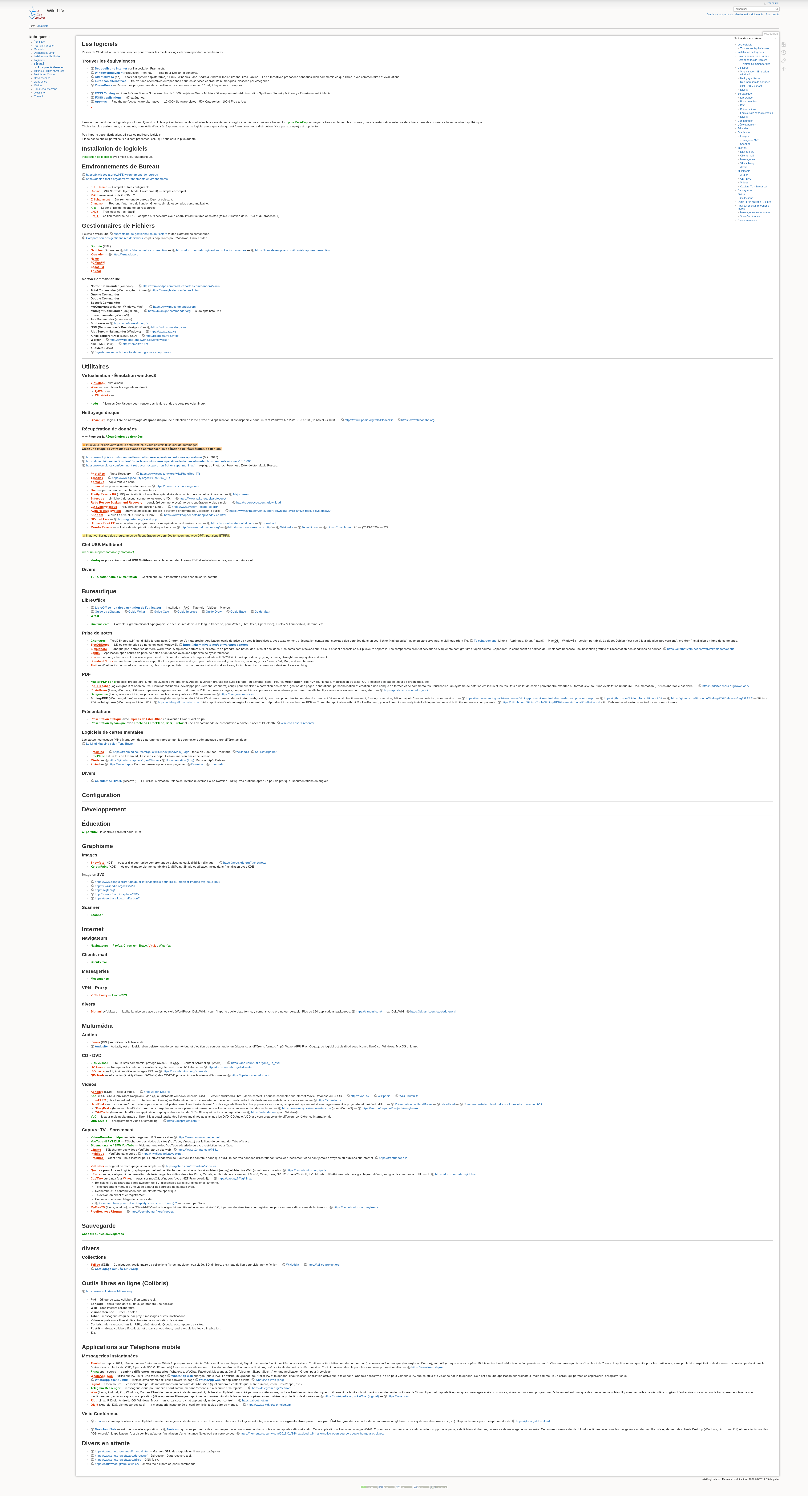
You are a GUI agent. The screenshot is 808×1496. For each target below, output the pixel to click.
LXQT (94, 216)
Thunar (96, 270)
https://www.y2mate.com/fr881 (198, 1149)
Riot (94, 1400)
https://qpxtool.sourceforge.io (250, 1075)
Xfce (94, 207)
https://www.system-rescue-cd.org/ (195, 506)
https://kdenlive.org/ (157, 1091)
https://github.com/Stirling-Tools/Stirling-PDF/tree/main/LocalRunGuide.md (551, 702)
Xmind (95, 764)
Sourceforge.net (265, 751)
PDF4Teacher (100, 686)
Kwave (95, 1042)
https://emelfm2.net (135, 344)
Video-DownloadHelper (107, 1137)
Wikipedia (286, 527)
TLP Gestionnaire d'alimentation (114, 576)
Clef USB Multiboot (751, 86)
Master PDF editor (103, 681)
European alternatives (110, 81)
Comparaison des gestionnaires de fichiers (114, 238)
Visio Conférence (750, 216)
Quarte (95, 1170)
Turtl (94, 665)
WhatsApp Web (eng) (269, 1379)
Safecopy (97, 498)
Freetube (97, 1157)
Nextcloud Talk (105, 1429)
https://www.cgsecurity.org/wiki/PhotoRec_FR (170, 473)
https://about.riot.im (255, 1400)
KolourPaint (99, 866)
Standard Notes (102, 661)
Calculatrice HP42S (108, 781)
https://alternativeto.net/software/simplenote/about (700, 648)
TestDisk (97, 478)
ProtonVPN (119, 995)
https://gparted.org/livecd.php (137, 519)
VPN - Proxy (747, 163)
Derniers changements (720, 14)
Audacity (101, 1046)
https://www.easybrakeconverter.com (306, 1108)
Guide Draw (214, 611)
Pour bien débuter (44, 45)
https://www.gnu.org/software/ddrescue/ (121, 1455)
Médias (38, 85)
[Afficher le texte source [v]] (783, 45)
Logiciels (39, 60)
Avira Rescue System (106, 510)
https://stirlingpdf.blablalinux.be (178, 702)
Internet (742, 147)
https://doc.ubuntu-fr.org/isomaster (186, 1071)
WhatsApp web (182, 1375)
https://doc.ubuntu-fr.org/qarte (306, 1170)
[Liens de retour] (783, 61)
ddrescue (97, 482)
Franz (95, 1371)
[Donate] (369, 1487)
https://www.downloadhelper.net (199, 1137)
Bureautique (745, 93)
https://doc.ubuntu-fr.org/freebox (152, 1211)
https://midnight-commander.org (169, 311)
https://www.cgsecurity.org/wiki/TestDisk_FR (141, 478)
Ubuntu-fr (216, 764)
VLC (94, 1116)
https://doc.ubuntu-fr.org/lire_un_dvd (255, 1063)
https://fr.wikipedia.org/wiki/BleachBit (369, 420)
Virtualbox (98, 383)
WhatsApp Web (102, 1375)
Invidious (97, 1153)
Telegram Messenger (105, 1388)
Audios (744, 175)
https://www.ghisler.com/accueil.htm (175, 290)
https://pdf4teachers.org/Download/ (725, 686)
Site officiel (447, 1104)
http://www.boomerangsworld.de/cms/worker (139, 339)
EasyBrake (103, 1108)
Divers (744, 89)
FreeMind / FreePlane (149, 723)
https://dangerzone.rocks (237, 694)
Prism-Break (103, 85)
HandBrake (98, 1104)
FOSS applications (108, 97)
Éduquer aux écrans (45, 89)
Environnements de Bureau (753, 56)
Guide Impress (187, 611)
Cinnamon (97, 203)
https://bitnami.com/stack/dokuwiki (433, 1011)
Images (744, 136)
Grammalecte (100, 624)
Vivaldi (153, 945)
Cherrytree (98, 640)
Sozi (169, 723)
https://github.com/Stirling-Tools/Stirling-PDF (633, 698)
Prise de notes (748, 101)
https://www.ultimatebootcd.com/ (232, 523)
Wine (94, 387)
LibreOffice (746, 97)
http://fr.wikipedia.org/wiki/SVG (115, 886)
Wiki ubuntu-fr (408, 1096)
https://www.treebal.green (428, 1367)
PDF (742, 105)
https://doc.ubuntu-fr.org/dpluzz (456, 1174)
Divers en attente (747, 220)
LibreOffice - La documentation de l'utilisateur (128, 607)
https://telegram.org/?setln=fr (271, 1388)
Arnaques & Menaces (51, 67)
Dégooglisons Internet (111, 68)
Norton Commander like (756, 64)
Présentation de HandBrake (413, 1104)
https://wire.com (398, 1396)
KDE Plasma (99, 187)
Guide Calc (161, 611)
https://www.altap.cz (163, 331)
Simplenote (99, 648)
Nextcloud (173, 1429)
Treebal (96, 1363)
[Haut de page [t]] (783, 69)
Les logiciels (745, 44)
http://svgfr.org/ (105, 890)
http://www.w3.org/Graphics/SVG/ (117, 894)
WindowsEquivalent (109, 72)
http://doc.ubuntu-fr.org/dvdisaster (230, 1067)
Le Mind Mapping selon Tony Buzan (110, 743)
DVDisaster (98, 1067)
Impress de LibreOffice (146, 719)
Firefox (179, 723)
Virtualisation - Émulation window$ (754, 73)
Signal (95, 1384)
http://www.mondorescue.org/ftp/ (249, 527)
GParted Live (100, 519)
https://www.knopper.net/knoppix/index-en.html (195, 515)
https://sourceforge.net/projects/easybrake (390, 1108)
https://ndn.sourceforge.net (169, 327)
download (269, 523)
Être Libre (39, 42)
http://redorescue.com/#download (258, 502)
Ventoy (96, 560)
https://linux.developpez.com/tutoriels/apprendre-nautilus (293, 250)
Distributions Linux (44, 52)
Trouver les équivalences (754, 48)
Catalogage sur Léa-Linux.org (116, 1268)
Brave (143, 945)
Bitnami (96, 1011)
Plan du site (772, 14)
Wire (94, 1392)
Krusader (97, 254)
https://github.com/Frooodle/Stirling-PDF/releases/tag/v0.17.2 (712, 698)
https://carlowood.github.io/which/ (117, 1463)
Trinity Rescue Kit (103, 494)
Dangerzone (99, 694)
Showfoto (98, 862)
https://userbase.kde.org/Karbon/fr (118, 898)
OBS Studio (99, 1120)
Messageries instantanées (755, 212)
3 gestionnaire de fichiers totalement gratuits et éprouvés (133, 352)
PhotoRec (98, 473)
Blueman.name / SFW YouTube (112, 1145)
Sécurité (39, 63)
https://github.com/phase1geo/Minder (134, 760)
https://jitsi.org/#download (533, 1421)
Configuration (745, 120)
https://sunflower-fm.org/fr (131, 323)
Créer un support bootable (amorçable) (108, 552)
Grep (94, 490)
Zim (93, 657)
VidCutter (97, 1166)
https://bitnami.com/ (369, 1011)
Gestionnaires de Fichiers (752, 60)
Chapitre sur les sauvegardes (103, 1234)
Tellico (95, 1264)
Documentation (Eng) (180, 760)
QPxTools (98, 1075)
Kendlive (97, 1091)
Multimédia (744, 171)
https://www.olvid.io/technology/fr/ (269, 1404)
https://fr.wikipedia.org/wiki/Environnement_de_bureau (122, 174)
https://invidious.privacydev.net (162, 1153)
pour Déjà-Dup (298, 122)
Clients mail (747, 155)
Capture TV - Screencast (754, 186)
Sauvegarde (745, 190)
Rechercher (777, 9)
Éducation (743, 128)
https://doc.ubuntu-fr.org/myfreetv (356, 1207)
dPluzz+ (96, 1174)
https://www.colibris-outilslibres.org (109, 1291)
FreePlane (98, 756)
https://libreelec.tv (329, 1100)
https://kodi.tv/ (360, 1096)
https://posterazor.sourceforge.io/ (406, 690)
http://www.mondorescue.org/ (200, 527)
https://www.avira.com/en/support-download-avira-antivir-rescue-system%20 (280, 510)
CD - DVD (746, 178)
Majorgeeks (241, 494)
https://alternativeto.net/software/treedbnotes (216, 644)
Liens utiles (40, 81)
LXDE (94, 211)
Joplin (95, 652)
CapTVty (97, 1178)
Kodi (94, 1096)
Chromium (130, 945)
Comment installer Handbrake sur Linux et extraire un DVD (503, 1104)
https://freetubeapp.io (393, 1157)
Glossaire (39, 92)
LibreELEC (98, 1100)
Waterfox (165, 945)
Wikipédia (242, 751)
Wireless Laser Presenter (297, 723)
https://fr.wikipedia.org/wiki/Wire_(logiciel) (351, 1396)
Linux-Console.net (339, 527)
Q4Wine (100, 391)
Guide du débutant (107, 611)
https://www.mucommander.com (174, 306)
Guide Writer (136, 611)
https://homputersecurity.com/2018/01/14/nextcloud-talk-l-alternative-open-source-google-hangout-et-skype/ (312, 1433)
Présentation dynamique (108, 723)
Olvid (94, 1404)
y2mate (96, 1149)
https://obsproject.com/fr (183, 1120)
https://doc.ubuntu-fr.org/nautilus (145, 250)
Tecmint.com (310, 527)
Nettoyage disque (750, 78)
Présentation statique (106, 719)
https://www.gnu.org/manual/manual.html (122, 1451)
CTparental (90, 831)
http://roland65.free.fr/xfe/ (162, 335)
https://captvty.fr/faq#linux (235, 1178)
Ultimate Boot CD (103, 523)
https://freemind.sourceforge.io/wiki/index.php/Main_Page (151, 751)
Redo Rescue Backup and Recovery (116, 502)
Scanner (745, 144)
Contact (38, 96)
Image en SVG (751, 140)
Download (198, 764)
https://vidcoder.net (263, 1112)
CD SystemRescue (104, 506)
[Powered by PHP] (386, 1487)
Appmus (101, 101)
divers (743, 167)
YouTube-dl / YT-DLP (105, 1141)
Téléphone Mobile (44, 74)
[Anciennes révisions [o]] (783, 53)
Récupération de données (755, 82)
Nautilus (97, 250)
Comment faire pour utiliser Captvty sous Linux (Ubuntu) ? (138, 1203)
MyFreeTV (98, 1207)
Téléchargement (485, 640)
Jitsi (98, 1421)
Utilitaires (743, 67)
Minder (96, 760)
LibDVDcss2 (99, 1063)
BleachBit (98, 420)
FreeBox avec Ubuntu (106, 1211)
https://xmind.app (120, 764)
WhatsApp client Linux (111, 1379)
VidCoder (102, 1112)
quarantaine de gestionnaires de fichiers (140, 233)
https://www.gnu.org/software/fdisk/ (118, 1459)
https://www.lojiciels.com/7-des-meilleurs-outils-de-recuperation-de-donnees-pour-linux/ (144, 457)
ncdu (94, 403)
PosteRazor (99, 690)
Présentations (748, 109)
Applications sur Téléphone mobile (753, 207)
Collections (746, 198)
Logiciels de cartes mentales (756, 113)
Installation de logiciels (751, 52)
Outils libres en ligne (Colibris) (755, 201)
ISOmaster (98, 1071)
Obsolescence (42, 78)
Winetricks (102, 395)
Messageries (747, 159)
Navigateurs (747, 151)
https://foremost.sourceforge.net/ (177, 486)
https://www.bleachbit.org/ (418, 420)
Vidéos (744, 182)
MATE (95, 195)
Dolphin (96, 246)
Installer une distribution (47, 56)
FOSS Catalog (105, 93)
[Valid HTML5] (404, 1487)
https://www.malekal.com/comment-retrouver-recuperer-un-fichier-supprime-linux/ (140, 465)
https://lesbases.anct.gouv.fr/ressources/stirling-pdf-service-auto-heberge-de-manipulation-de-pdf (530, 698)
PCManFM (98, 262)
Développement (747, 124)
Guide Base (238, 611)
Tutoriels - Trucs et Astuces (49, 70)
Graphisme (744, 132)
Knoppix (97, 515)
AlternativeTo (104, 77)
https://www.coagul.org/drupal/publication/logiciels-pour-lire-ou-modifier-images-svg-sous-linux (157, 881)
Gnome (96, 191)
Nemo (95, 258)
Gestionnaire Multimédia (749, 14)
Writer (95, 615)
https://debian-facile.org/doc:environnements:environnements (127, 178)
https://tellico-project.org (324, 1264)
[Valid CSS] (421, 1487)
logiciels (43, 26)
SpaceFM (97, 266)
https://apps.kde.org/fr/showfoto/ (244, 862)
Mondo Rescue (101, 527)
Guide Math (262, 611)
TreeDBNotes (100, 644)
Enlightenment (100, 199)
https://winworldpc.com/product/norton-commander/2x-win (181, 286)
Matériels (39, 49)
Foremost (97, 486)
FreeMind (97, 751)
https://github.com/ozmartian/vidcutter (191, 1166)
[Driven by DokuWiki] (439, 1487)
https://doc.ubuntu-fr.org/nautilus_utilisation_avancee (211, 250)
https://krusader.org (125, 254)
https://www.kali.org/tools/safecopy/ (202, 498)
